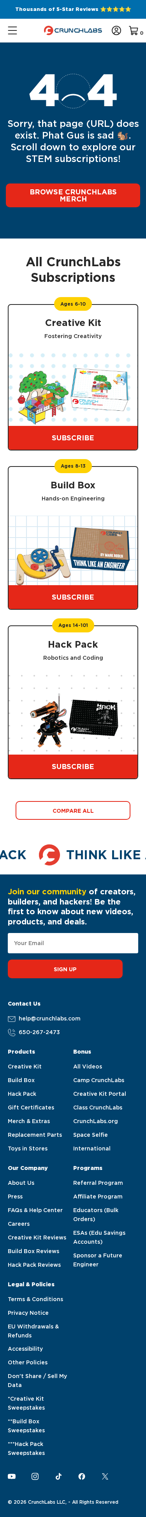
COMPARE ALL (73, 811)
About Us (21, 1183)
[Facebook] (82, 1476)
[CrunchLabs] (73, 30)
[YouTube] (12, 1476)
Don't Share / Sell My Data (37, 1380)
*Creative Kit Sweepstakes (26, 1403)
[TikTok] (58, 1476)
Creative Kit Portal (99, 1094)
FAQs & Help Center (35, 1210)
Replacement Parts (35, 1135)
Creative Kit (25, 1066)
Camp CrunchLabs (98, 1080)
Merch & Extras (29, 1121)
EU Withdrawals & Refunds (33, 1331)
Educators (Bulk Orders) (95, 1214)
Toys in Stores (27, 1148)
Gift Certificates (31, 1107)
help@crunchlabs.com (50, 1018)
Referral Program (98, 1183)
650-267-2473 (39, 1032)
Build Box (21, 1080)
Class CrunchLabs (97, 1107)
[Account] (116, 30)
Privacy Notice (28, 1313)
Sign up (65, 969)
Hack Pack (22, 1094)
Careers (19, 1224)
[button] (13, 30)
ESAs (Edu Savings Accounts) (99, 1237)
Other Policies (27, 1362)
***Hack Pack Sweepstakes (26, 1448)
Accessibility (25, 1349)
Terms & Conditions (35, 1299)
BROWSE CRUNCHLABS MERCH (73, 195)
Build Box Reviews (33, 1251)
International (92, 1148)
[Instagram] (35, 1476)
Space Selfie (90, 1135)
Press (15, 1196)
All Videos (87, 1066)
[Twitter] (105, 1476)
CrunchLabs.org (95, 1121)
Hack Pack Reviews (34, 1265)
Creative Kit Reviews (37, 1237)
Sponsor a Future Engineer (97, 1260)
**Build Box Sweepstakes (26, 1425)
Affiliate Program (98, 1196)
